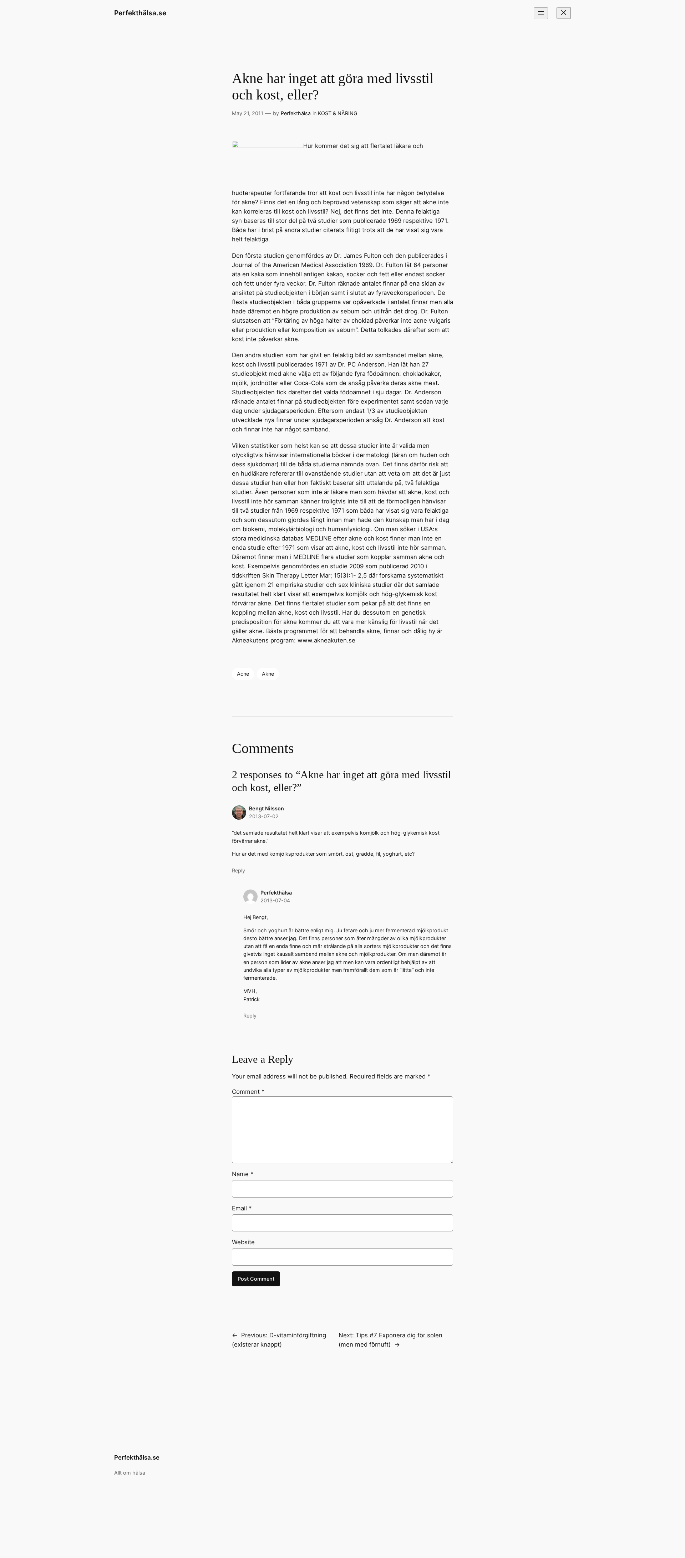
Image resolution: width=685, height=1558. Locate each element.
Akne (268, 674)
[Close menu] (564, 13)
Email (242, 1208)
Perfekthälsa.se (140, 13)
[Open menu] (541, 13)
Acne (243, 674)
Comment (248, 1091)
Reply (238, 870)
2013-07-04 (275, 900)
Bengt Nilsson (266, 808)
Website (243, 1242)
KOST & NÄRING (337, 113)
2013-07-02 (264, 816)
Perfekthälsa (296, 113)
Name (242, 1174)
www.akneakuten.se (326, 640)
